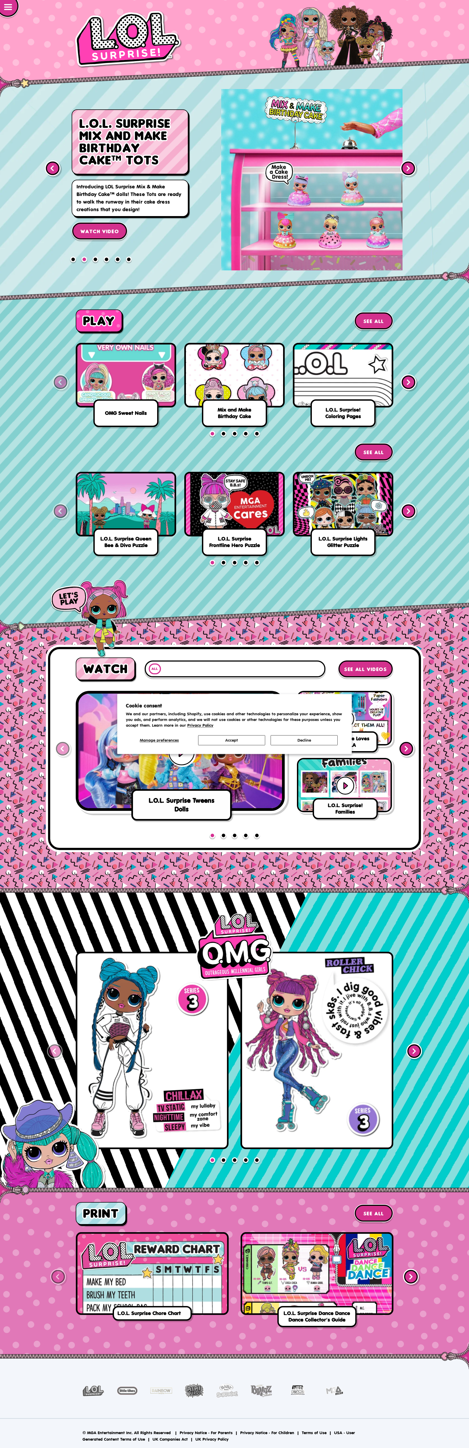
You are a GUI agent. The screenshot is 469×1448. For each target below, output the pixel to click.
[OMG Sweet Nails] (126, 387)
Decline (304, 740)
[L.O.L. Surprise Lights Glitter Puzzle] (343, 516)
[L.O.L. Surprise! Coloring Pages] (343, 387)
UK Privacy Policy (212, 1439)
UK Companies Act (170, 1439)
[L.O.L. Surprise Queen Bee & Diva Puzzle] (126, 516)
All (154, 669)
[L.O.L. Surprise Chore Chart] (152, 1277)
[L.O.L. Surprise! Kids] (128, 39)
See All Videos (365, 669)
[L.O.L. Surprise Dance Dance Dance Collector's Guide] (316, 1281)
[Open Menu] (9, 9)
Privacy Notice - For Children (267, 1432)
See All (373, 321)
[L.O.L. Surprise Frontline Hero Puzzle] (234, 516)
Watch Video (99, 214)
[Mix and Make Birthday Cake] (234, 387)
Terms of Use (314, 1432)
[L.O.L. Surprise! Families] (312, 179)
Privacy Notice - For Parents (206, 1432)
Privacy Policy (200, 725)
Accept (231, 740)
